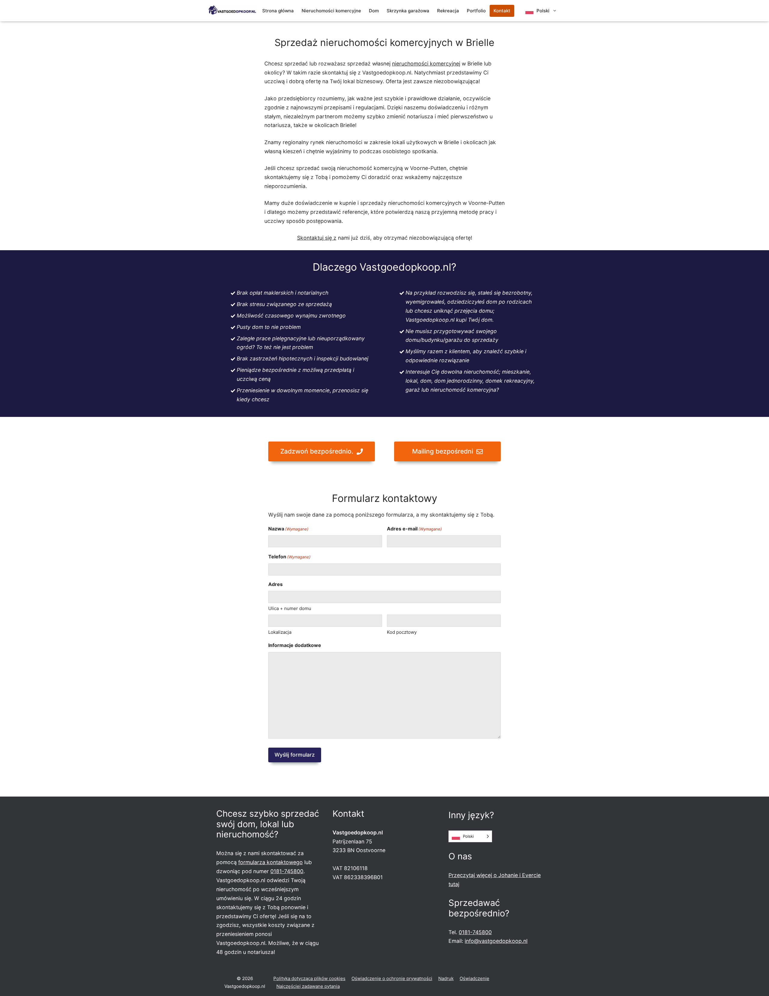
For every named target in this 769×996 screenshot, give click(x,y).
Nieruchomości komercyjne (331, 11)
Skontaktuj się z (316, 238)
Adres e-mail (414, 529)
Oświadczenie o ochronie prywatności (391, 978)
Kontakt (502, 11)
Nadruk (446, 978)
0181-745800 (286, 871)
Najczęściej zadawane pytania (308, 986)
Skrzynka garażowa (408, 11)
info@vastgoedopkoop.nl (496, 941)
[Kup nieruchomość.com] (232, 10)
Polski (542, 11)
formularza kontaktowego (270, 862)
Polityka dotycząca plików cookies (309, 978)
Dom (374, 11)
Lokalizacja (279, 632)
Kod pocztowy (402, 632)
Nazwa (288, 529)
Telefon (289, 557)
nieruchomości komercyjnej (426, 63)
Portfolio (476, 11)
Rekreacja (448, 11)
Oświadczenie (474, 978)
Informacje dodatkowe (294, 645)
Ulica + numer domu (289, 608)
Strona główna (278, 11)
